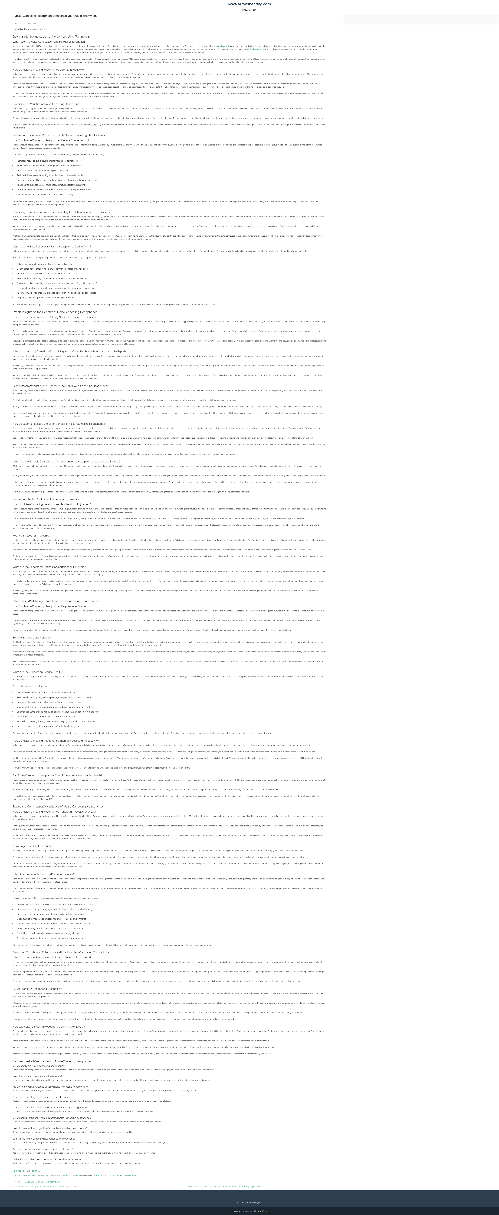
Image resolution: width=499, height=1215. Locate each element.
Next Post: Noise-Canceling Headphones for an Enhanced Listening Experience (223, 1186)
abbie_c (18, 23)
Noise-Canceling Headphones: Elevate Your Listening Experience (50, 1175)
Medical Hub (249, 10)
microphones (221, 46)
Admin (45, 29)
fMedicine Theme (239, 1211)
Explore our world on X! (26, 1170)
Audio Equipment (32, 1182)
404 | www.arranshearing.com (249, 1202)
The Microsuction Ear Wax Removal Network (116, 1175)
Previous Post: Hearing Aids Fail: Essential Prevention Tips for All (45, 1186)
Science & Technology (50, 1182)
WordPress (262, 1211)
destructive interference (253, 49)
